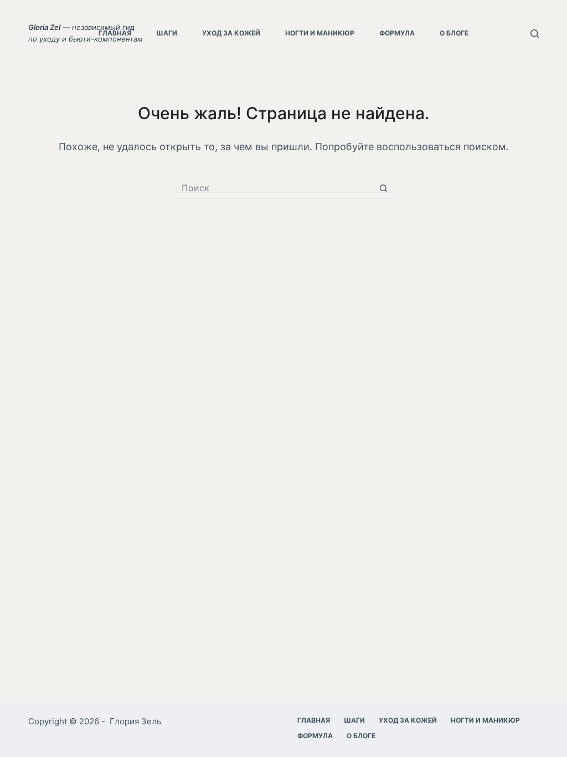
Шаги (166, 33)
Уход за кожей (231, 33)
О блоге (454, 33)
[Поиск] (534, 33)
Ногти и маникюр (319, 33)
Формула (397, 33)
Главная (115, 33)
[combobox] (273, 188)
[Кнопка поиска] (383, 187)
